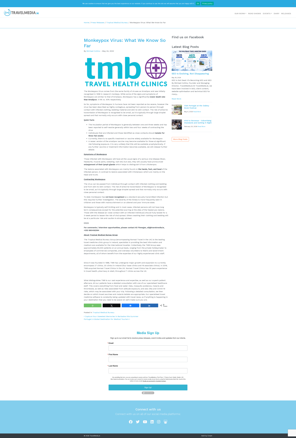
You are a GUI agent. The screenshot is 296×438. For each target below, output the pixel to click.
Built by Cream (207, 436)
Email (111, 343)
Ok (198, 3)
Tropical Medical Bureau (117, 22)
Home (86, 22)
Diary (276, 13)
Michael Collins (93, 51)
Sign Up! (148, 387)
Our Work (240, 13)
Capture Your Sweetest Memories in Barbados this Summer (111, 316)
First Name (113, 354)
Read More (176, 99)
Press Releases (97, 22)
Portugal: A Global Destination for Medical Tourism (106, 319)
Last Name (113, 366)
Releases (286, 13)
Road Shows (254, 13)
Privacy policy (207, 3)
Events (266, 13)
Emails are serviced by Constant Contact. (154, 381)
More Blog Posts (180, 139)
